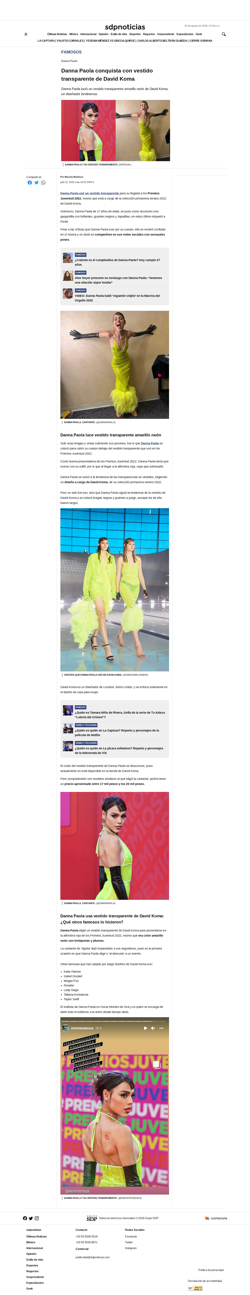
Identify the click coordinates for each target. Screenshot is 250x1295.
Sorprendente (165, 34)
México (73, 34)
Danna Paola (69, 61)
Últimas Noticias (57, 34)
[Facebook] (29, 182)
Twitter (129, 1242)
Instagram (131, 1248)
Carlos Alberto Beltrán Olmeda (162, 40)
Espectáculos (185, 34)
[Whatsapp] (43, 182)
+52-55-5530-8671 (87, 1242)
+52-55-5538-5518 (87, 1236)
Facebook (131, 1236)
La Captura (46, 40)
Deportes (135, 34)
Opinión (103, 34)
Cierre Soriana (200, 40)
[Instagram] (37, 1218)
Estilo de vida (119, 34)
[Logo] (125, 27)
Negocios (149, 34)
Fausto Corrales (70, 40)
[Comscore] (216, 1218)
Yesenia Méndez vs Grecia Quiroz (110, 40)
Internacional (88, 34)
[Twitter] (36, 182)
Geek (199, 34)
